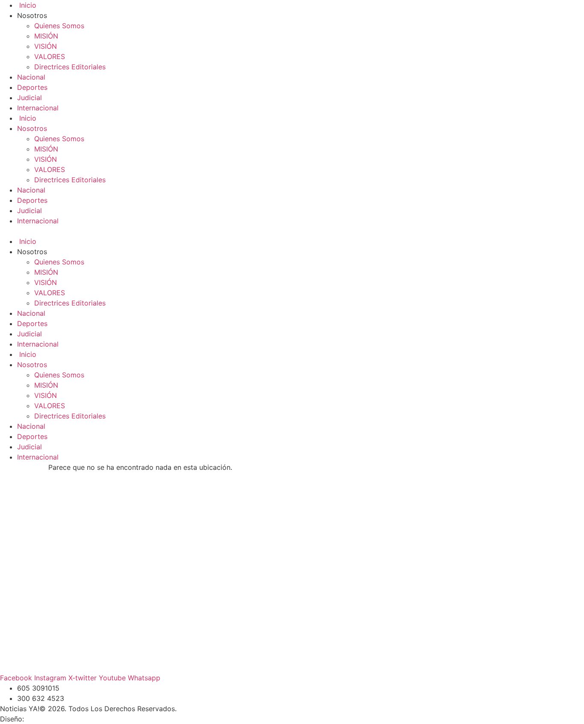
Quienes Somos (59, 25)
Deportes (32, 87)
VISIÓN (45, 46)
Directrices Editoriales (70, 66)
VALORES (49, 56)
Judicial (29, 97)
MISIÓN (46, 36)
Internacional (38, 108)
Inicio (26, 5)
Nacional (31, 77)
